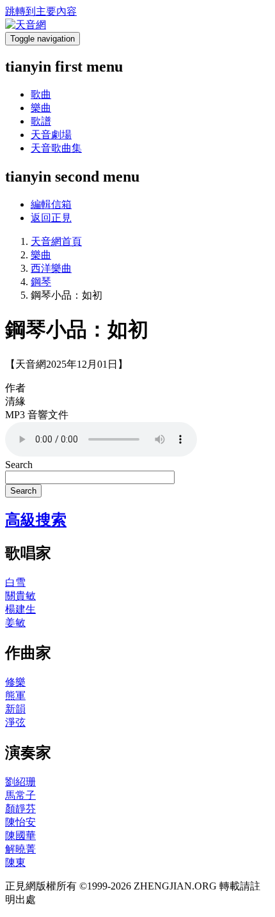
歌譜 (41, 121)
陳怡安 (20, 822)
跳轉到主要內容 (41, 11)
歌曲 (41, 94)
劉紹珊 (20, 781)
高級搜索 (36, 520)
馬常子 (20, 795)
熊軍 (15, 695)
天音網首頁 (56, 241)
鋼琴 (41, 281)
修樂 (15, 682)
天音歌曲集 (56, 148)
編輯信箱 (51, 204)
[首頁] (25, 24)
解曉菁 (20, 848)
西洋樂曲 (51, 268)
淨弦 (15, 722)
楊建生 (20, 609)
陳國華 (20, 835)
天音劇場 (51, 134)
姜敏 (15, 622)
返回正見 (51, 217)
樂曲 (41, 107)
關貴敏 (20, 595)
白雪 (15, 582)
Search (19, 464)
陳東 (15, 862)
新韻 (15, 708)
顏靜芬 (20, 808)
